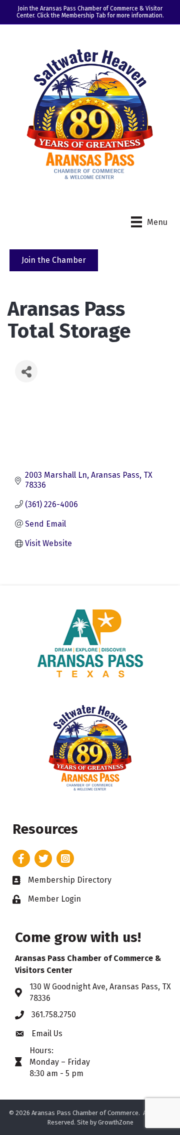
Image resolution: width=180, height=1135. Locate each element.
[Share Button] (26, 371)
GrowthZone (116, 1122)
